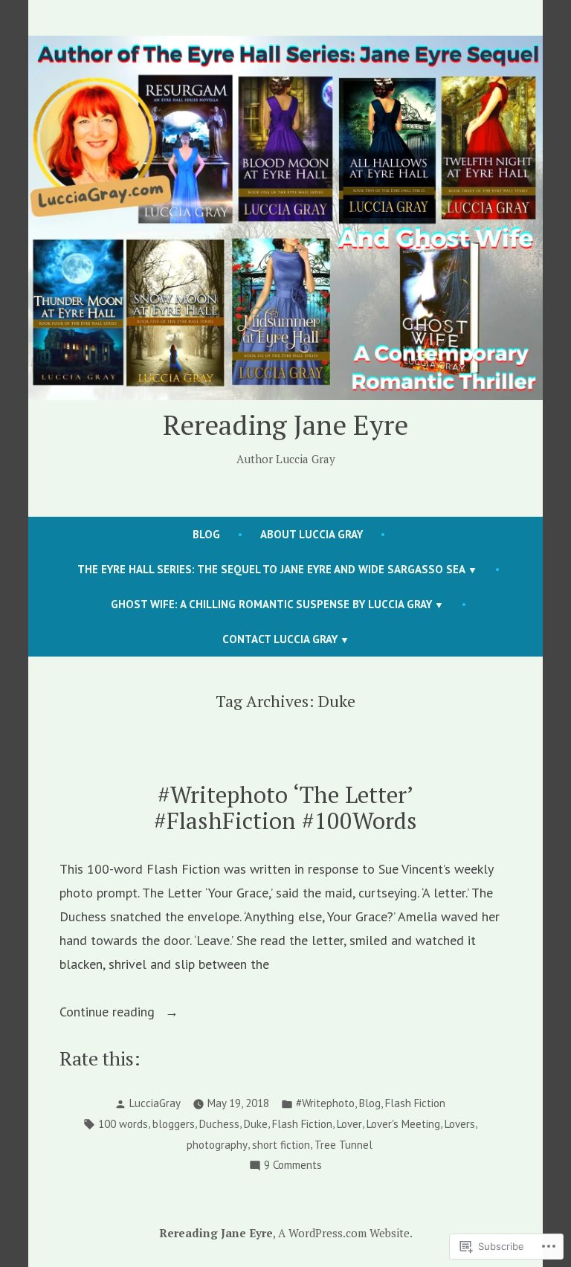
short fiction (281, 1145)
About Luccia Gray (311, 534)
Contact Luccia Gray (280, 639)
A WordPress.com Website (344, 1232)
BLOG (206, 534)
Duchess (219, 1124)
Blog (370, 1103)
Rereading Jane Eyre (285, 424)
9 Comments (293, 1166)
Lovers (460, 1124)
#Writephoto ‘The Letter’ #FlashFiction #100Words (285, 807)
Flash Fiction (415, 1103)
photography (217, 1145)
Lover (349, 1124)
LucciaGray (155, 1103)
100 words (123, 1124)
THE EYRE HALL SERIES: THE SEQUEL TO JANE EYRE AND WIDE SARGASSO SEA (271, 569)
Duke (256, 1124)
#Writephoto (325, 1103)
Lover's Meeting (403, 1124)
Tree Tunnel (343, 1145)
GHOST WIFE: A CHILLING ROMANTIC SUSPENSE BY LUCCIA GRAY (271, 604)
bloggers (173, 1124)
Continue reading (108, 1013)
